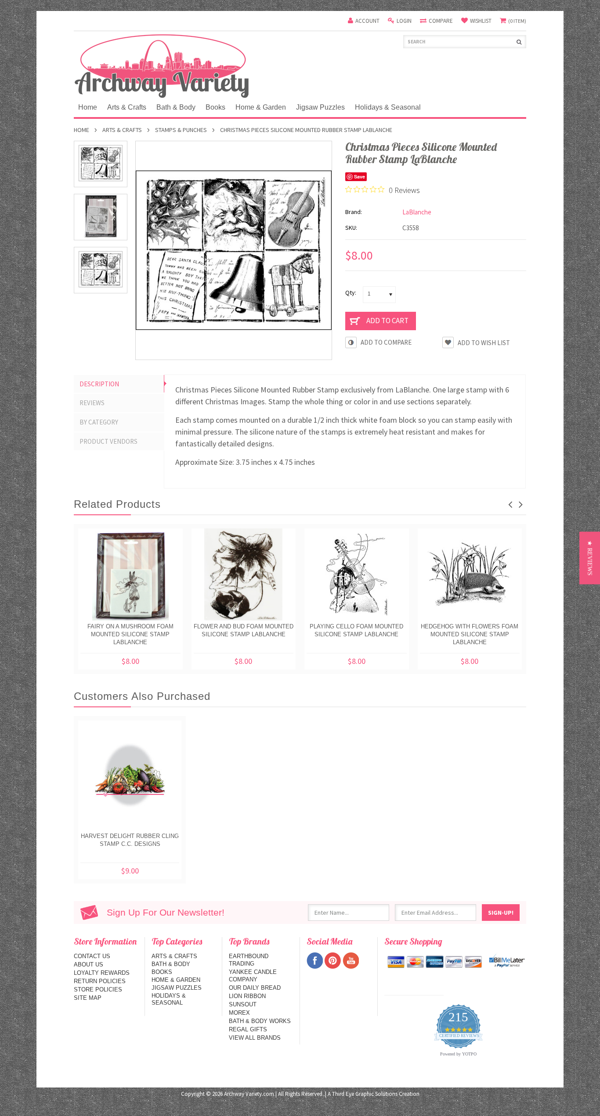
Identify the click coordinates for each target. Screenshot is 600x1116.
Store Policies (98, 989)
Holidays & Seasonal (388, 107)
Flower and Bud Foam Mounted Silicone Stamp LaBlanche (243, 630)
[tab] (119, 384)
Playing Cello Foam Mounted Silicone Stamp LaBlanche (356, 630)
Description (99, 384)
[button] (589, 558)
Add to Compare (386, 342)
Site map (87, 998)
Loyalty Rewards (102, 973)
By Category (99, 422)
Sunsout (243, 1004)
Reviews (92, 403)
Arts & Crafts (126, 107)
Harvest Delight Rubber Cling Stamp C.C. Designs (130, 840)
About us (88, 964)
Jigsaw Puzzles (320, 107)
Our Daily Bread (255, 987)
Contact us (92, 956)
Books (215, 107)
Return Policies (100, 981)
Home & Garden (260, 107)
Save (359, 176)
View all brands (255, 1037)
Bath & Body (175, 107)
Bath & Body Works (260, 1021)
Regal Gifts (248, 1029)
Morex (239, 1012)
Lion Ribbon (247, 996)
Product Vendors (108, 441)
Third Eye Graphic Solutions (365, 1094)
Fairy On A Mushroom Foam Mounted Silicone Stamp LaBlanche (130, 634)
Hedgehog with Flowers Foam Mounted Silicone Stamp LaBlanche (469, 634)
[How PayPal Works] (507, 960)
